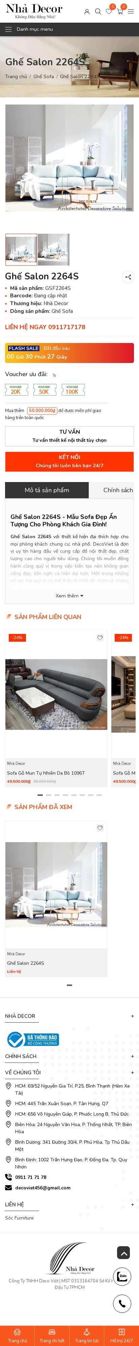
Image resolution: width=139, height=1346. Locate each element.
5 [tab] (73, 795)
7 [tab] (90, 795)
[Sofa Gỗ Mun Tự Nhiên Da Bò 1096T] (56, 694)
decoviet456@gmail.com (43, 1188)
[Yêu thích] (100, 638)
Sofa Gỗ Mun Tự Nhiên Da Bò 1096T (46, 773)
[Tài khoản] (87, 11)
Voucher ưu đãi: (27, 374)
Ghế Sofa (43, 76)
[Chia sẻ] (128, 277)
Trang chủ (16, 76)
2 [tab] (48, 795)
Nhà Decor (16, 763)
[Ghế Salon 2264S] (56, 885)
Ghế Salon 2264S (30, 536)
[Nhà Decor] (34, 11)
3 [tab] (56, 795)
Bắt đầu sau (57, 348)
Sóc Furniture (19, 1218)
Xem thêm (67, 595)
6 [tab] (82, 795)
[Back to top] (123, 1252)
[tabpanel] (56, 708)
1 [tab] (40, 795)
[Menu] (131, 11)
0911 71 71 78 (30, 1177)
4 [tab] (65, 795)
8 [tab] (99, 795)
